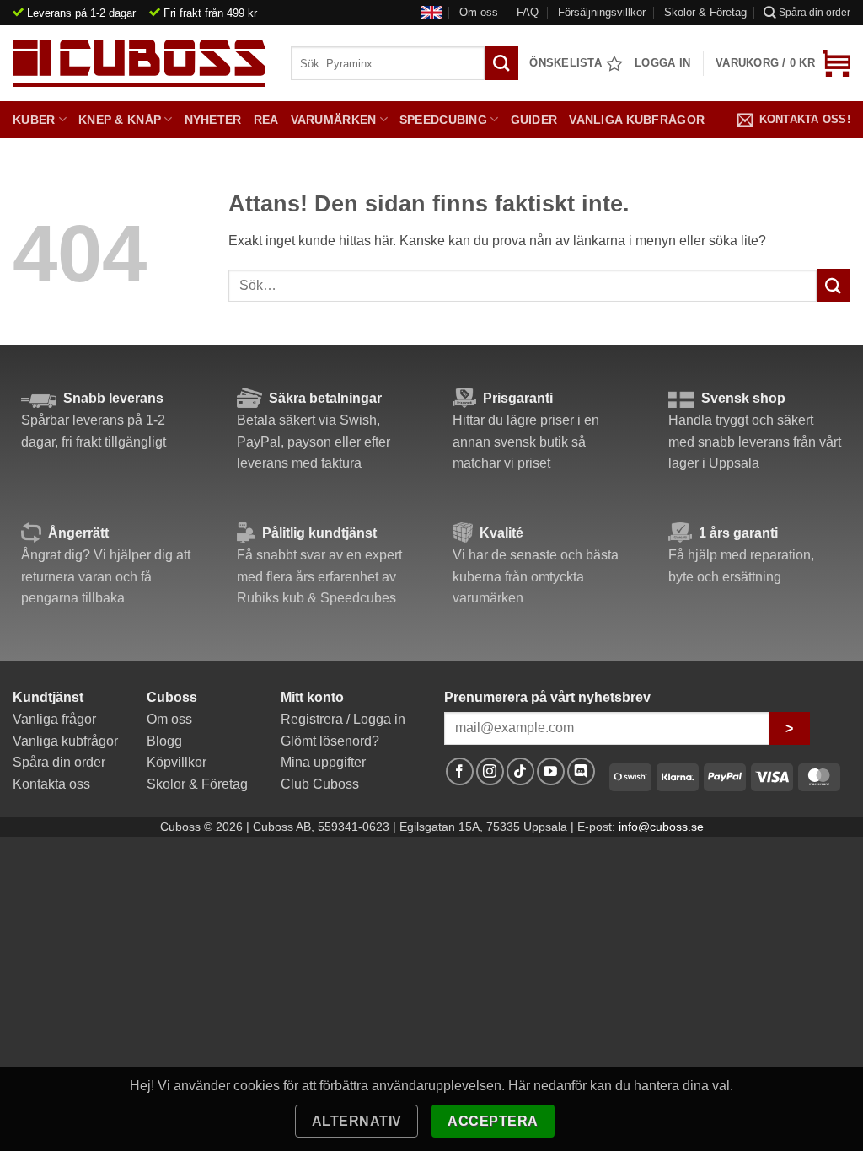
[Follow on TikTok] (520, 771)
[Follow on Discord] (581, 771)
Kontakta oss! (804, 119)
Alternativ (357, 1121)
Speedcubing (443, 119)
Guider (534, 119)
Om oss (478, 12)
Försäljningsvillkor (602, 12)
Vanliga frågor (54, 719)
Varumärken (334, 119)
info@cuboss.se (661, 826)
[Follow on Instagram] (490, 771)
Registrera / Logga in (343, 719)
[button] (783, 63)
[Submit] (833, 285)
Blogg (164, 741)
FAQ (528, 12)
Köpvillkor (176, 762)
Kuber (34, 119)
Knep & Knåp (119, 119)
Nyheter (213, 119)
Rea (266, 119)
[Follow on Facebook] (460, 771)
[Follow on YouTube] (551, 771)
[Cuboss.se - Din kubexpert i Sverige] (139, 63)
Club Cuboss (320, 784)
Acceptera (493, 1121)
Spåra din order (814, 13)
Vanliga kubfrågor (637, 119)
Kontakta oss (51, 784)
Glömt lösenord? (330, 741)
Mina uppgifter (323, 762)
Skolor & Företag (705, 12)
